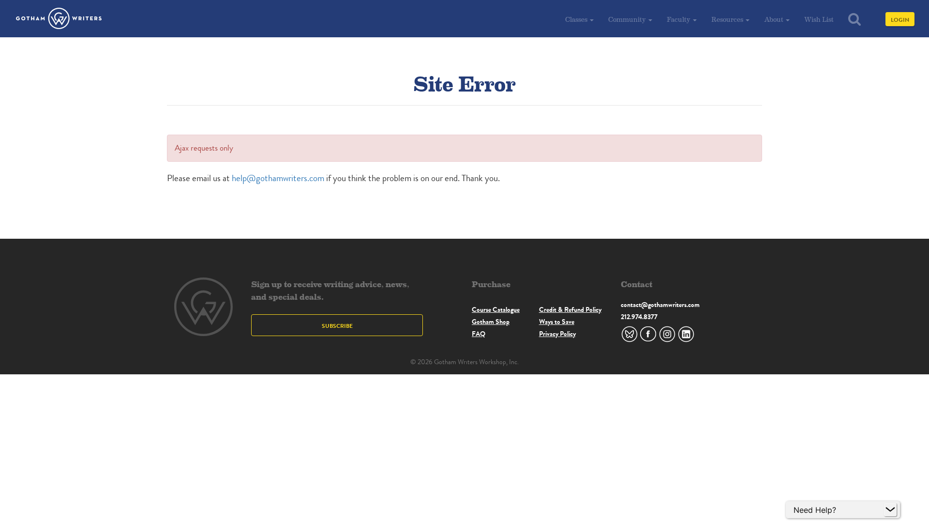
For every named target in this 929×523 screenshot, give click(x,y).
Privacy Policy (557, 333)
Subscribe (337, 326)
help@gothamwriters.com (278, 178)
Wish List (819, 19)
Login (900, 19)
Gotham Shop (490, 321)
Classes (577, 19)
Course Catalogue (496, 309)
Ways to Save (556, 321)
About (774, 19)
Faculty (679, 19)
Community (627, 19)
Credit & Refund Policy (570, 309)
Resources (728, 19)
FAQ (478, 333)
